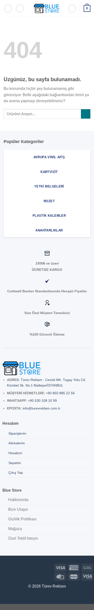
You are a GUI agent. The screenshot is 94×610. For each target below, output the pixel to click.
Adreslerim (16, 443)
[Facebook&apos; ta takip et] (3, 567)
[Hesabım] (72, 8)
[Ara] (20, 8)
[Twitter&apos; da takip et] (19, 567)
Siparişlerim (17, 433)
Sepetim (14, 463)
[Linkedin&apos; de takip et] (26, 567)
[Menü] (8, 8)
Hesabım (15, 453)
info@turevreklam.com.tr (41, 408)
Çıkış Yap (15, 472)
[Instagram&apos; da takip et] (11, 567)
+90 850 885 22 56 (60, 393)
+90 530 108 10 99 (42, 400)
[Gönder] (85, 114)
